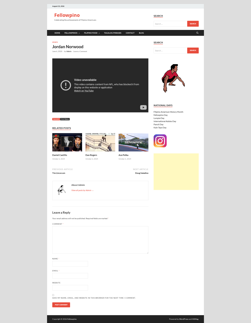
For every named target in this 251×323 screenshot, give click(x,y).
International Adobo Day (165, 121)
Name (55, 259)
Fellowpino (67, 15)
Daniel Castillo (59, 155)
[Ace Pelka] (133, 143)
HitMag (195, 319)
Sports (55, 42)
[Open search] (197, 33)
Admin (68, 51)
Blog (141, 33)
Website (56, 283)
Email (55, 271)
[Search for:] (176, 24)
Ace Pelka (123, 155)
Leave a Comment (80, 51)
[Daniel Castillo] (67, 143)
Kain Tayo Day (160, 127)
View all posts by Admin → (82, 190)
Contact (130, 33)
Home (57, 33)
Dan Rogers (91, 155)
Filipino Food (90, 33)
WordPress (183, 319)
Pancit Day (158, 124)
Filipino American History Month (168, 112)
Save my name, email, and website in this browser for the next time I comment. (94, 298)
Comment (58, 224)
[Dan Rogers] (100, 143)
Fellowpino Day (161, 115)
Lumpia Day (159, 118)
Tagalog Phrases (112, 33)
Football (65, 119)
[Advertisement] (176, 171)
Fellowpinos (70, 33)
